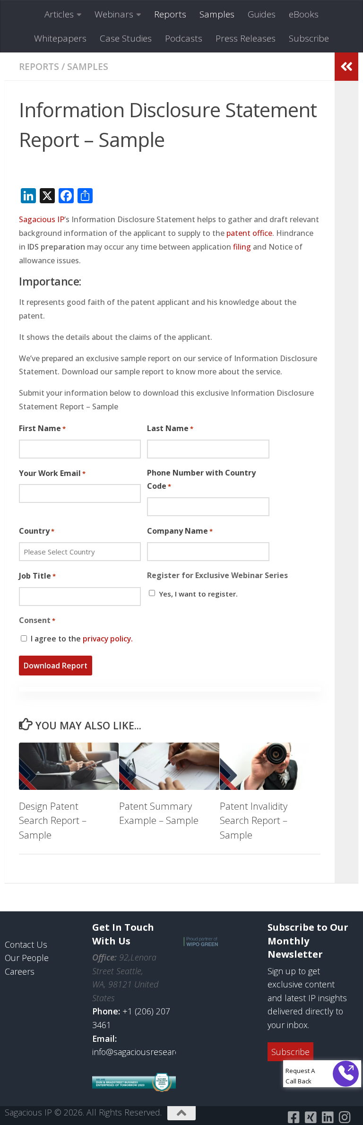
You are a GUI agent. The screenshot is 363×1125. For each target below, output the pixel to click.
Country (36, 531)
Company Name (180, 531)
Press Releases (246, 38)
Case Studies (126, 38)
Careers (20, 971)
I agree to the (82, 638)
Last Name (170, 428)
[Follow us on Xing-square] (310, 1117)
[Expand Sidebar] (346, 66)
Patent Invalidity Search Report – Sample (253, 820)
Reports (170, 14)
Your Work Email (52, 473)
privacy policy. (108, 638)
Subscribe (309, 38)
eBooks (304, 14)
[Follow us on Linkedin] (327, 1117)
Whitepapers (60, 38)
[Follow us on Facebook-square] (293, 1117)
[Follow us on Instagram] (344, 1117)
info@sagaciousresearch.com (147, 1051)
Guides (262, 14)
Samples (216, 14)
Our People (27, 957)
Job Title (37, 576)
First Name (42, 428)
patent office (249, 233)
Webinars (114, 14)
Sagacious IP (41, 219)
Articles (59, 14)
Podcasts (183, 38)
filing (242, 247)
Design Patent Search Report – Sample (52, 820)
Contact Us (26, 944)
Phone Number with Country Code (201, 479)
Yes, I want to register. (198, 593)
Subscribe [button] (290, 1051)
